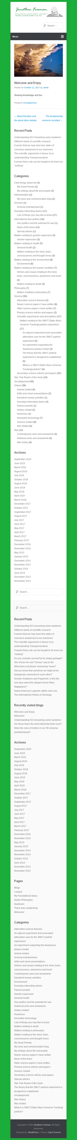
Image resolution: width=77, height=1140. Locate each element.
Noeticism (19, 904)
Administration (21, 194)
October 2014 (21, 568)
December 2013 (22, 577)
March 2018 (20, 500)
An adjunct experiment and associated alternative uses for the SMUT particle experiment (42, 336)
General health (24, 247)
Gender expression (26, 239)
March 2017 (20, 536)
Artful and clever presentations (32, 393)
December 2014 (22, 560)
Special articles (25, 231)
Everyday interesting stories (28, 211)
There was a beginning (26, 908)
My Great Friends (25, 186)
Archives (18, 203)
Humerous (22, 413)
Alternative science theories (31, 300)
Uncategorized (29, 103)
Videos (17, 385)
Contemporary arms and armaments (35, 434)
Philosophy (20, 288)
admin (46, 87)
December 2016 (22, 544)
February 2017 (21, 540)
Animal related (24, 389)
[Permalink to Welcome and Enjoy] (38, 60)
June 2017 (19, 524)
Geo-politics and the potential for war (35, 223)
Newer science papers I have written (35, 304)
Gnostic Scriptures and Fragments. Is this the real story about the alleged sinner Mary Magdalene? (36, 682)
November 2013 (22, 581)
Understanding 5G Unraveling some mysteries (37, 137)
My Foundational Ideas (25, 895)
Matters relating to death (29, 284)
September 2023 (22, 459)
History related (24, 410)
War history (22, 442)
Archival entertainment (28, 207)
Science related (25, 422)
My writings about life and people (33, 191)
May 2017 (19, 528)
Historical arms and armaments (33, 438)
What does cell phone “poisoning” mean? (35, 666)
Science (18, 296)
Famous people (25, 405)
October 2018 (21, 479)
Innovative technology (28, 418)
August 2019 (20, 471)
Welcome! (19, 716)
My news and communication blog (34, 199)
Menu (15, 36)
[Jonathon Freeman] (38, 11)
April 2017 (19, 532)
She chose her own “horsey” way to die (34, 662)
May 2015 (19, 552)
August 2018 (20, 483)
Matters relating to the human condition (34, 268)
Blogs (17, 887)
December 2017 (22, 503)
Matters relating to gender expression (33, 235)
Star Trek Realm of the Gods (28, 377)
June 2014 (19, 573)
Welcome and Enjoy (27, 83)
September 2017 (22, 512)
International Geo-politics (27, 219)
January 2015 (21, 556)
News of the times (26, 227)
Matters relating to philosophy (32, 292)
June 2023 (19, 463)
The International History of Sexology (33, 695)
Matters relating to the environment (31, 259)
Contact (18, 892)
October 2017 (21, 508)
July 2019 (19, 475)
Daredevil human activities (30, 397)
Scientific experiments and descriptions (37, 316)
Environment (23, 263)
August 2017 (20, 516)
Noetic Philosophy (23, 900)
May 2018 (19, 491)
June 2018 (19, 487)
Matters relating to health (26, 243)
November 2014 (22, 564)
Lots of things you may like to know (34, 215)
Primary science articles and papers (35, 312)
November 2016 (22, 548)
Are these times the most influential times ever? (38, 724)
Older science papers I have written (35, 308)
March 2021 (20, 467)
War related (23, 426)
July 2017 (19, 520)
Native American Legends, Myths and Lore (35, 691)
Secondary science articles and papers (36, 373)
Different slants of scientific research (32, 141)
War (16, 430)
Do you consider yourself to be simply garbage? (38, 658)
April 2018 (19, 495)
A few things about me (25, 182)
